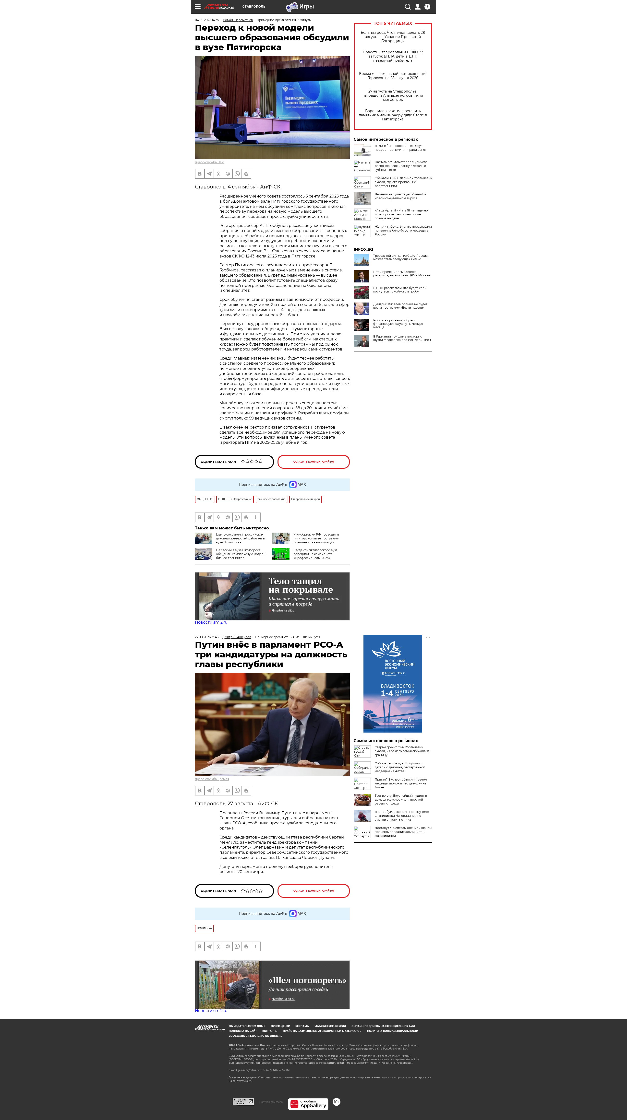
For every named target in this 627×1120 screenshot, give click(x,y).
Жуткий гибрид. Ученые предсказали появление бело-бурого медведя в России (403, 230)
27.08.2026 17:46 (206, 637)
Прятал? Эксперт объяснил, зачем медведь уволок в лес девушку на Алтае (401, 783)
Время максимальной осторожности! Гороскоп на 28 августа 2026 (393, 76)
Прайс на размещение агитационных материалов (322, 1031)
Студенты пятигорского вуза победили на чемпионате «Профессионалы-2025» (315, 554)
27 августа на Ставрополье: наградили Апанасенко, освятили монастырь (392, 95)
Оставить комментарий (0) (313, 461)
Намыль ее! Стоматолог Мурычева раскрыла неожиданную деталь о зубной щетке (401, 166)
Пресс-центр (280, 1026)
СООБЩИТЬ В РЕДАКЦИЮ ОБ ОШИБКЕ (255, 1036)
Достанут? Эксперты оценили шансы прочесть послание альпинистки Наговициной (403, 832)
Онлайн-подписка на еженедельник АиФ (383, 1026)
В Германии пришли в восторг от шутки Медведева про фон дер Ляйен (402, 338)
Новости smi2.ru (211, 622)
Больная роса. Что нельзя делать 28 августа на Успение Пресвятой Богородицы (393, 37)
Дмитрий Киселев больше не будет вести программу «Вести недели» (400, 306)
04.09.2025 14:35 (207, 20)
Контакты (269, 1031)
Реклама (302, 1026)
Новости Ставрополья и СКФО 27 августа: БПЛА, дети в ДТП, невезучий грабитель (393, 56)
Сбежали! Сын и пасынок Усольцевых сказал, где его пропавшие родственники (403, 182)
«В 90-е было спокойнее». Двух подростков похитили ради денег (400, 148)
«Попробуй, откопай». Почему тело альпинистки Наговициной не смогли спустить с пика (402, 815)
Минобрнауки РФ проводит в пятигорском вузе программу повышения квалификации (316, 538)
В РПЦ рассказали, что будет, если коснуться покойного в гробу (399, 289)
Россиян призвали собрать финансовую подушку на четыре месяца (398, 324)
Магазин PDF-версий (330, 1026)
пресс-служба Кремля (212, 779)
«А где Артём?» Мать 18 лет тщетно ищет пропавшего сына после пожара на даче (401, 214)
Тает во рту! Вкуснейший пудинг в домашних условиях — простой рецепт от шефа (401, 799)
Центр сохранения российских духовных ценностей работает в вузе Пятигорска (240, 538)
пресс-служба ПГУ (209, 162)
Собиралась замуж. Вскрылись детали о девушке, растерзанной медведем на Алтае (400, 767)
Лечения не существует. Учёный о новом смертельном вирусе (400, 196)
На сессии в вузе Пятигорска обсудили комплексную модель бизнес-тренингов (240, 554)
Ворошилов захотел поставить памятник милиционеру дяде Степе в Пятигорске (393, 115)
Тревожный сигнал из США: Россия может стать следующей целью (400, 257)
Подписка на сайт (243, 1031)
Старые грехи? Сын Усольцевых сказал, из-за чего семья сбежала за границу (402, 751)
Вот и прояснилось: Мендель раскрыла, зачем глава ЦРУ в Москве (401, 273)
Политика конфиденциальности (392, 1031)
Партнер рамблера (271, 1101)
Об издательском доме (247, 1026)
